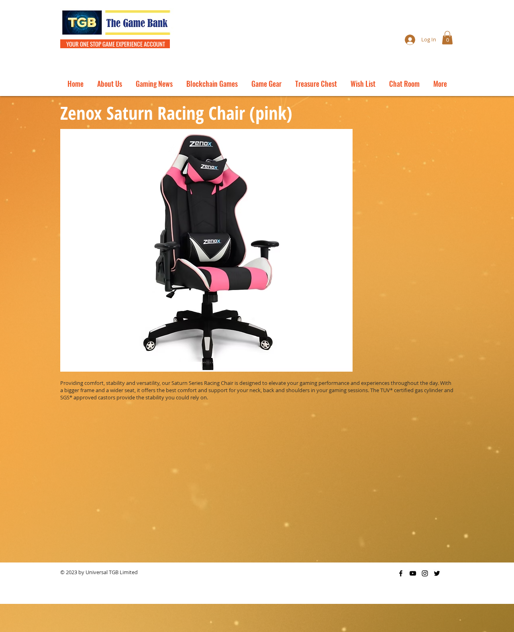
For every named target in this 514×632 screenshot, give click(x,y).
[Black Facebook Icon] (401, 573)
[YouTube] (413, 573)
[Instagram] (425, 573)
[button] (447, 37)
